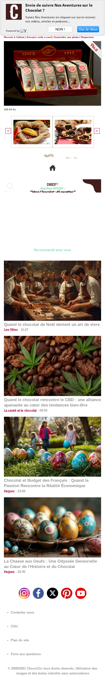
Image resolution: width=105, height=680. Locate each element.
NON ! (60, 29)
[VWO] (25, 30)
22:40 (20, 572)
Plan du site (19, 640)
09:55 (42, 410)
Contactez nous (22, 612)
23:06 (20, 491)
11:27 (23, 329)
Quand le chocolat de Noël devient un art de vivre (52, 324)
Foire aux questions (25, 654)
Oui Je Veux (88, 29)
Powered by (13, 30)
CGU (14, 626)
